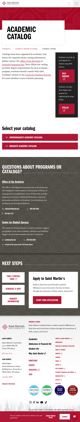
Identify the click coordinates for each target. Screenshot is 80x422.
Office (57, 365)
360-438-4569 (31, 239)
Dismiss (64, 416)
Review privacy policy (51, 417)
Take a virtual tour (13, 277)
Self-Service (65, 75)
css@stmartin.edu (10, 239)
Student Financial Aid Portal (64, 372)
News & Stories (60, 350)
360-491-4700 (7, 353)
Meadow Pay (59, 376)
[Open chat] (74, 416)
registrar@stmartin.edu (13, 64)
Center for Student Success (38, 74)
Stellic (65, 107)
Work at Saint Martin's (62, 338)
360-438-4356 (34, 208)
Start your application (47, 300)
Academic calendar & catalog (26, 48)
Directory (33, 360)
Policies (58, 383)
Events (31, 365)
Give (30, 374)
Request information (13, 300)
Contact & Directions (8, 384)
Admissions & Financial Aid (40, 343)
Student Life (34, 348)
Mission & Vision (34, 322)
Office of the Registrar (30, 61)
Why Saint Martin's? (37, 353)
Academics (6, 48)
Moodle (57, 353)
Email (57, 361)
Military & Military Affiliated (65, 346)
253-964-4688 (7, 377)
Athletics (33, 369)
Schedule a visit (13, 288)
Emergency (58, 342)
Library (57, 357)
